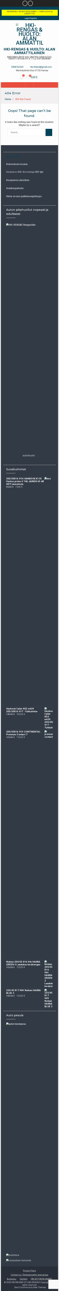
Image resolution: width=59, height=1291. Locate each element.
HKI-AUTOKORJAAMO (41, 1279)
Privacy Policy (29, 1271)
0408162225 (17, 67)
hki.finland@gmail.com (41, 67)
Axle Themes (39, 1287)
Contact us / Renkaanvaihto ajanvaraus (29, 1275)
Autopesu (11, 1279)
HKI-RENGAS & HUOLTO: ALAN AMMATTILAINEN (29, 51)
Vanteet (23, 1279)
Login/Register (31, 18)
